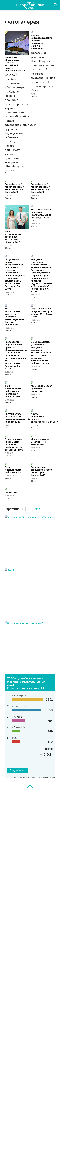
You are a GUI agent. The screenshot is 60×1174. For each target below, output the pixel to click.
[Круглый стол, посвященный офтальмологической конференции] (17, 410)
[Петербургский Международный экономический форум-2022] (17, 181)
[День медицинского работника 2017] (17, 464)
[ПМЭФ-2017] (17, 489)
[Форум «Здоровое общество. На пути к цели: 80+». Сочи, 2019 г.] (43, 305)
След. (37, 509)
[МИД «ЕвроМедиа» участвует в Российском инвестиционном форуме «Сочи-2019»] (17, 305)
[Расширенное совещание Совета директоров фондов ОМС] (43, 464)
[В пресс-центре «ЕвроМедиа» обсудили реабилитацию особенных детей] (17, 436)
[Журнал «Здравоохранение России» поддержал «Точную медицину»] (43, 32)
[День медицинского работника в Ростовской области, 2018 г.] (17, 382)
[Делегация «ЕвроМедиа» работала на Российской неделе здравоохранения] (17, 43)
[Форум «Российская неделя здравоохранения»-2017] (43, 410)
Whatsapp (40, 1167)
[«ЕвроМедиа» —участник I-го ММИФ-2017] (43, 436)
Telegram (16, 1167)
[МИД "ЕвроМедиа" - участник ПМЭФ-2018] (43, 382)
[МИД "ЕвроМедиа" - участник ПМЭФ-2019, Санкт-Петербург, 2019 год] (43, 206)
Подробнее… (17, 770)
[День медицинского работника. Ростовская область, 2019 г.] (17, 217)
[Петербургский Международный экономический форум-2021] (43, 181)
